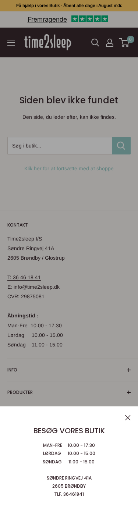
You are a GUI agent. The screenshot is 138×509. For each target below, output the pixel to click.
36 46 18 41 (27, 277)
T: (10, 277)
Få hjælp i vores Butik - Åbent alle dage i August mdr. (69, 5)
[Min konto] (109, 43)
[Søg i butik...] (121, 145)
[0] (124, 42)
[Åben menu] (11, 43)
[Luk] (128, 417)
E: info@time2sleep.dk (33, 287)
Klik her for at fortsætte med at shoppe (69, 168)
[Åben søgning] (95, 43)
